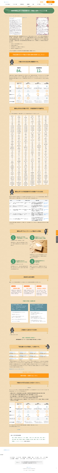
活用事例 (28, 4)
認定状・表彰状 (22, 439)
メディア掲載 (50, 4)
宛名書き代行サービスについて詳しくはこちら (16, 369)
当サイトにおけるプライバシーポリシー (39, 458)
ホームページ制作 (29, 470)
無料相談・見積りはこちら (29, 376)
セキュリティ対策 (29, 458)
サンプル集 (38, 4)
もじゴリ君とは (8, 4)
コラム (44, 4)
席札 (41, 437)
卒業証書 (27, 439)
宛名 (13, 437)
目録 (37, 439)
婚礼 (38, 437)
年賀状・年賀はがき (18, 437)
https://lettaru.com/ (46, 210)
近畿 (13, 15)
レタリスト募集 (22, 458)
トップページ (6, 15)
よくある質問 (12, 458)
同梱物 (13, 441)
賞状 (44, 437)
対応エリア (10, 15)
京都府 (15, 15)
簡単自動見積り (57, 239)
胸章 (35, 439)
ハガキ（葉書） (26, 437)
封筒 (35, 437)
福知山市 (18, 15)
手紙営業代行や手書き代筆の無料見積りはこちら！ (29, 55)
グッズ (22, 441)
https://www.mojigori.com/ (46, 203)
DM (33, 437)
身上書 (31, 439)
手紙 (30, 437)
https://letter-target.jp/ (46, 214)
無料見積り (50, 2)
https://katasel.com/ (46, 219)
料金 (33, 4)
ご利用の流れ (22, 4)
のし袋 (40, 439)
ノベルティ (17, 441)
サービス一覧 (15, 4)
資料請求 (41, 2)
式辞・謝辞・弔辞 (15, 439)
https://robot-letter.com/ (46, 206)
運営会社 (17, 458)
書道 (44, 439)
